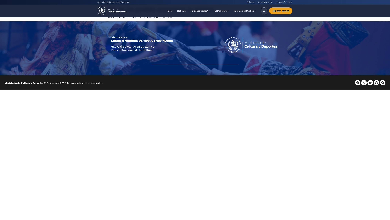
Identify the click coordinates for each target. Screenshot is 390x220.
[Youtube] (370, 82)
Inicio (169, 11)
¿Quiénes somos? (200, 11)
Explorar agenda (281, 10)
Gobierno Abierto (265, 2)
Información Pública (284, 2)
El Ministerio (221, 11)
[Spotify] (382, 82)
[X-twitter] (364, 82)
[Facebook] (357, 82)
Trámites (250, 2)
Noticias (181, 11)
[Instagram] (376, 82)
